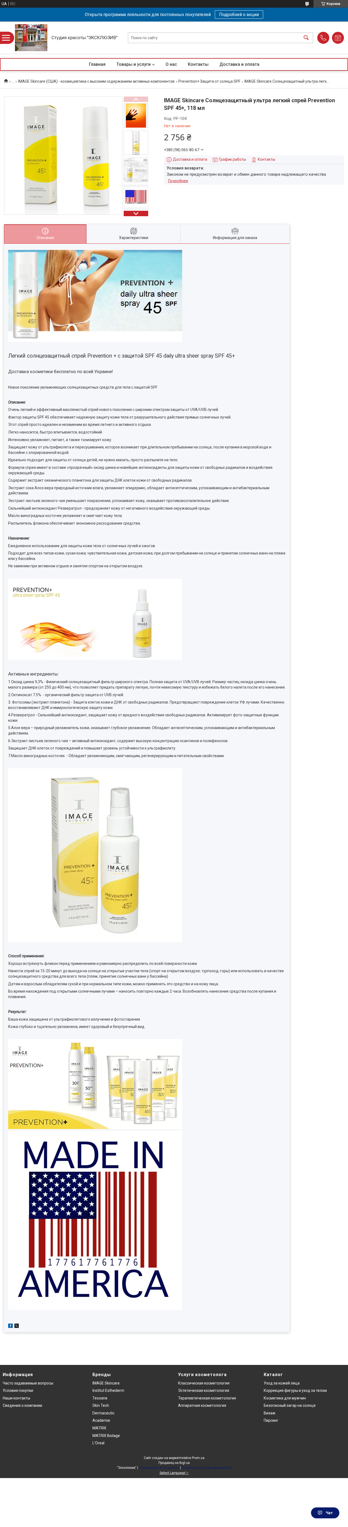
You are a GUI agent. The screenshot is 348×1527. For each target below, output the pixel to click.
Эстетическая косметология (203, 1390)
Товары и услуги (133, 64)
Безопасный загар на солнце (290, 1405)
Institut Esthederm (108, 1390)
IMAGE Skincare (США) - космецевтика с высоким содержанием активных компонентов (96, 81)
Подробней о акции (239, 14)
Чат (329, 1513)
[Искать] (306, 38)
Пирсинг (271, 1420)
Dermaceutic (103, 1413)
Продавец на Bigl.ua (174, 1463)
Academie (101, 1420)
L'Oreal (98, 1443)
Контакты (198, 64)
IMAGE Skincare (106, 1383)
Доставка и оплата (239, 64)
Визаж (269, 1413)
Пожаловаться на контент (159, 1468)
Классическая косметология (203, 1383)
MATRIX (99, 1428)
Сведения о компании (22, 1405)
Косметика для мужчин (285, 1398)
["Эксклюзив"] (31, 37)
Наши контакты (16, 1398)
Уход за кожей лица (282, 1383)
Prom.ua (198, 1458)
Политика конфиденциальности (206, 1468)
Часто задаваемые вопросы (28, 1383)
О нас (171, 64)
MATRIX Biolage (106, 1435)
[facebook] (10, 1326)
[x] (16, 1326)
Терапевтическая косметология (207, 1398)
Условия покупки (18, 1390)
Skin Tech (100, 1405)
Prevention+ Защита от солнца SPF (209, 81)
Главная (97, 64)
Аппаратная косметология (202, 1405)
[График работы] (338, 38)
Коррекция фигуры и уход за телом (295, 1390)
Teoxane (99, 1398)
